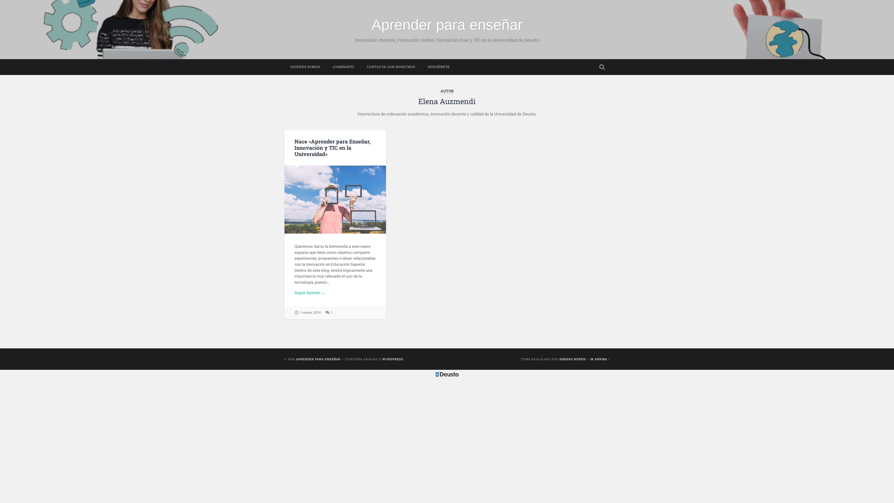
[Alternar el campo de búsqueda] (602, 67)
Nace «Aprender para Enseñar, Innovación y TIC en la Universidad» (333, 147)
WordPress (392, 359)
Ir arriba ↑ (600, 359)
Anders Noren (572, 359)
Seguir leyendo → (310, 292)
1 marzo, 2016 (310, 313)
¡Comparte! (343, 67)
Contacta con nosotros (391, 67)
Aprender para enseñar (447, 25)
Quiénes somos (305, 67)
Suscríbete (439, 67)
